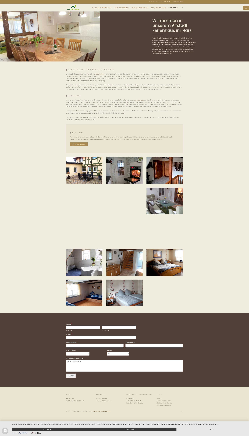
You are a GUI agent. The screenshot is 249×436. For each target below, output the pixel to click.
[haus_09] (164, 231)
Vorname (69, 330)
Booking (159, 399)
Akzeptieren (129, 429)
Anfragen (71, 376)
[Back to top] (181, 411)
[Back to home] (73, 7)
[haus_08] (124, 231)
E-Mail (69, 334)
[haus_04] (84, 201)
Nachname (105, 330)
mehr (212, 429)
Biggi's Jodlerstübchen (164, 403)
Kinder (109, 350)
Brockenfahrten (122, 8)
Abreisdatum (130, 342)
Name (69, 324)
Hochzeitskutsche (140, 8)
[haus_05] (124, 201)
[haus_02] (124, 170)
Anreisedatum (72, 342)
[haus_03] (164, 170)
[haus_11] (124, 262)
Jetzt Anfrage (80, 144)
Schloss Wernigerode (164, 405)
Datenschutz (105, 411)
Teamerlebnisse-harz (164, 401)
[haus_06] (164, 201)
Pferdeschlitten (158, 8)
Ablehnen (47, 429)
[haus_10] (84, 262)
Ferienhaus (173, 8)
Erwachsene (71, 350)
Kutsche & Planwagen (102, 8)
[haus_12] (164, 262)
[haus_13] (84, 293)
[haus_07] (84, 231)
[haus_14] (124, 293)
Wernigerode (100, 74)
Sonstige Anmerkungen (75, 358)
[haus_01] (84, 170)
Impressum (96, 411)
